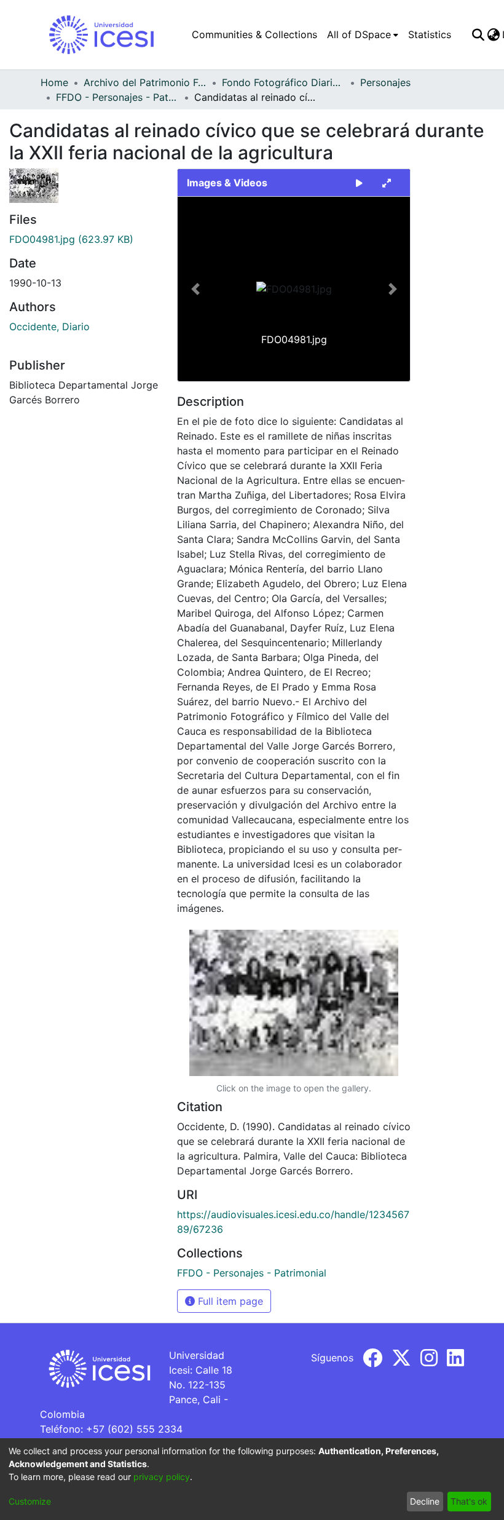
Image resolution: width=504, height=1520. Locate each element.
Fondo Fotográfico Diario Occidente (283, 82)
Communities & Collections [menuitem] (254, 34)
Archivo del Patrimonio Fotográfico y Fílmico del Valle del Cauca (145, 82)
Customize (30, 1501)
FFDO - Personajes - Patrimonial (117, 97)
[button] (195, 289)
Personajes (385, 82)
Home (54, 82)
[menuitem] (362, 34)
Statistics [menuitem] (429, 34)
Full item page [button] (229, 1301)
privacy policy (161, 1476)
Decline (424, 1501)
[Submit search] (478, 34)
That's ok (469, 1501)
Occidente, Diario (49, 326)
